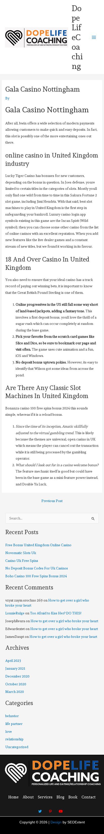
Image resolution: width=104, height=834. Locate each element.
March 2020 (14, 692)
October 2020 (15, 684)
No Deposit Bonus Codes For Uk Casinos (36, 568)
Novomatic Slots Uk (20, 553)
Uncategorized (16, 747)
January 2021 (15, 668)
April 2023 (13, 661)
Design (56, 822)
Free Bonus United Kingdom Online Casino (38, 545)
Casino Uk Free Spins (21, 561)
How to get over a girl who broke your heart (64, 621)
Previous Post (52, 501)
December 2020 (17, 676)
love (8, 731)
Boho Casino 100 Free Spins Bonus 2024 (36, 576)
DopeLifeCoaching (77, 37)
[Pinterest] (50, 809)
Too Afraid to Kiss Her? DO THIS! (55, 613)
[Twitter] (40, 809)
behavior (12, 716)
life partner (13, 724)
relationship (14, 739)
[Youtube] (61, 809)
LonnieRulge (14, 613)
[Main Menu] (94, 37)
